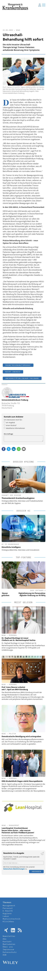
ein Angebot (10, 422)
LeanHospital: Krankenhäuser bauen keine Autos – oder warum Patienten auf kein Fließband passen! (18, 830)
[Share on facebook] (4, 449)
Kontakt (7, 941)
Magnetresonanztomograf (18, 365)
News (18, 30)
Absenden (36, 871)
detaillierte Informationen (15, 428)
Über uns (8, 947)
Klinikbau (8, 921)
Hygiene (7, 913)
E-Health (8, 911)
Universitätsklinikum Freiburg (22, 378)
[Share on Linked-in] (14, 449)
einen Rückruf (11, 425)
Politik (12, 734)
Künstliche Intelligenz (11, 547)
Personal (13, 635)
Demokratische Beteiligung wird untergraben (21, 736)
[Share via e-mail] (24, 449)
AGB (5, 955)
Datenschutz (10, 952)
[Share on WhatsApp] (19, 449)
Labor (6, 916)
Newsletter (9, 936)
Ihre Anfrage (8, 434)
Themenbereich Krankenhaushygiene (18, 498)
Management (14, 825)
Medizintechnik (11, 919)
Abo (5, 939)
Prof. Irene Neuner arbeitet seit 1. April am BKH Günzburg (15, 688)
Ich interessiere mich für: (13, 420)
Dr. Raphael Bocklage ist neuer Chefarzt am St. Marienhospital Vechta (18, 639)
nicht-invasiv (12, 372)
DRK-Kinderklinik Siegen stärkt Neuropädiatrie (22, 781)
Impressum (8, 949)
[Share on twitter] (9, 449)
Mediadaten (9, 944)
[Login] (39, 5)
